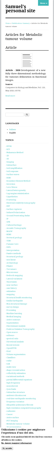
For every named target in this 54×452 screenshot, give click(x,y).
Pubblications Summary (21, 23)
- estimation (10, 291)
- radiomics (10, 411)
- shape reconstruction (15, 370)
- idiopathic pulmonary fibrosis (19, 405)
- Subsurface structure (15, 392)
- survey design (12, 307)
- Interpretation (12, 250)
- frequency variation (14, 402)
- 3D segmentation (13, 427)
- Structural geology (14, 256)
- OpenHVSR (10, 348)
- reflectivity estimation (15, 373)
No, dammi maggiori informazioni (16, 443)
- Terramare (11, 269)
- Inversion (10, 184)
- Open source (11, 332)
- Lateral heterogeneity (15, 190)
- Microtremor (11, 272)
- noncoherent (11, 386)
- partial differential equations (18, 380)
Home (7, 23)
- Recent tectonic (12, 345)
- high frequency (12, 383)
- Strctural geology (13, 237)
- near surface (11, 285)
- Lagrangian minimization (17, 193)
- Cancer (9, 414)
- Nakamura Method (14, 152)
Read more (10, 96)
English (12, 133)
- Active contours (12, 320)
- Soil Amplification (13, 168)
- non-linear (10, 260)
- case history (11, 288)
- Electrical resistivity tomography (20, 203)
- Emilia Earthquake (14, 301)
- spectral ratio (11, 338)
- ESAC (8, 351)
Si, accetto (7, 448)
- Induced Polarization (15, 212)
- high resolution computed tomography (23, 408)
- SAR (7, 364)
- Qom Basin (10, 389)
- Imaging (9, 162)
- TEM (8, 241)
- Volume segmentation (15, 354)
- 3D (7, 159)
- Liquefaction (11, 197)
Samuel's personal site (20, 8)
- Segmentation (12, 323)
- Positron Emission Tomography (20, 329)
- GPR (7, 222)
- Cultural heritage (13, 225)
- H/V (7, 149)
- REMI (8, 234)
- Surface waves (12, 174)
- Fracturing (10, 200)
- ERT (7, 206)
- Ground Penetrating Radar (17, 216)
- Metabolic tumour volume (17, 424)
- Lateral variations (13, 279)
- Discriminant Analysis (15, 326)
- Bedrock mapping (14, 275)
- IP (6, 219)
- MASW (9, 231)
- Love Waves (11, 187)
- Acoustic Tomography (15, 228)
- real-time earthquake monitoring (20, 398)
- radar (8, 361)
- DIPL (8, 247)
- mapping (10, 294)
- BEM (8, 178)
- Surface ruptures (13, 209)
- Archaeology (11, 263)
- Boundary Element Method (17, 181)
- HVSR (8, 146)
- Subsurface (10, 165)
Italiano (12, 129)
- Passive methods (13, 253)
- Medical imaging (13, 316)
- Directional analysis (14, 342)
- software (9, 335)
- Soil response (11, 171)
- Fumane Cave (11, 244)
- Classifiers (10, 357)
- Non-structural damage (16, 304)
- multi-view (10, 367)
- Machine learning (13, 313)
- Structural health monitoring (18, 297)
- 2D (7, 156)
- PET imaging (11, 421)
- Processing (10, 310)
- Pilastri (9, 266)
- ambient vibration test (15, 395)
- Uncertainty (11, 282)
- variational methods (14, 376)
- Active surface (12, 417)
